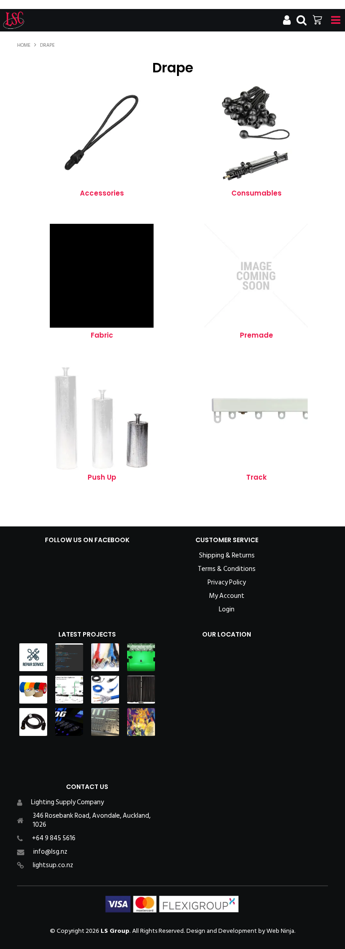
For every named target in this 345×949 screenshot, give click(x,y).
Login (226, 609)
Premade (256, 335)
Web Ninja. (281, 931)
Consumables (256, 193)
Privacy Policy (227, 582)
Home (24, 45)
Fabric (102, 335)
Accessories (102, 193)
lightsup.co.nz (53, 865)
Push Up (102, 477)
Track (256, 477)
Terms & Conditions (227, 569)
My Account (226, 596)
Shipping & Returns (227, 555)
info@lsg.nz (50, 851)
